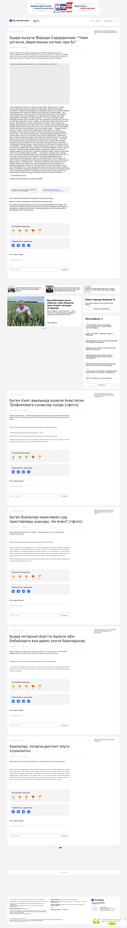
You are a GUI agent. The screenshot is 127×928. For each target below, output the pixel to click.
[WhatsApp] (28, 245)
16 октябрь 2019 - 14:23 (14, 646)
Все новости (101, 385)
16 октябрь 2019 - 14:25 (14, 526)
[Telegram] (23, 245)
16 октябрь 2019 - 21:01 (14, 47)
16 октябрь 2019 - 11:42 (14, 756)
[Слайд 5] (49, 328)
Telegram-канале (18, 191)
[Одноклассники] (18, 245)
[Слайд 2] (41, 328)
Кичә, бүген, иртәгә (17, 31)
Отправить (64, 269)
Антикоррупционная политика (17, 918)
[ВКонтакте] (13, 245)
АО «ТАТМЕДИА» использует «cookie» (19, 919)
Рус (92, 21)
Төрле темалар (63, 872)
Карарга (112, 923)
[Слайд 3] (44, 328)
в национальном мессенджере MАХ (53, 191)
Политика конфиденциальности (18, 921)
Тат (99, 21)
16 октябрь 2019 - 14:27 (14, 410)
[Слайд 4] (47, 328)
